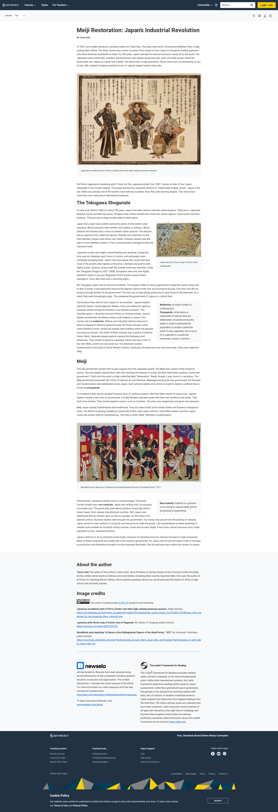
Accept (218, 801)
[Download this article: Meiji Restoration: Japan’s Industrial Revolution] (265, 16)
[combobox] (233, 5)
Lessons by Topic (57, 758)
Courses (29, 5)
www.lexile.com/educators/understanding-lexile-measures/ (107, 694)
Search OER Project (58, 762)
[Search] (252, 5)
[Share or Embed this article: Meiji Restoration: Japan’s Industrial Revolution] (270, 16)
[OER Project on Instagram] (224, 754)
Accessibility (176, 774)
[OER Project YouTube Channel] (219, 754)
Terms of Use (61, 805)
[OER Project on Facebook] (213, 754)
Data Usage (191, 774)
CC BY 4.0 (123, 603)
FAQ (142, 754)
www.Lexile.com (177, 721)
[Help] (216, 5)
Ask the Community (150, 762)
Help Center (146, 758)
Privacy (212, 774)
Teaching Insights (100, 762)
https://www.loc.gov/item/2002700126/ (97, 626)
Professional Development (104, 758)
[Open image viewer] (139, 119)
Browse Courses (57, 754)
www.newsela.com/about (90, 704)
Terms (202, 774)
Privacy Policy (80, 805)
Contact (222, 774)
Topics (44, 5)
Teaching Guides (99, 754)
